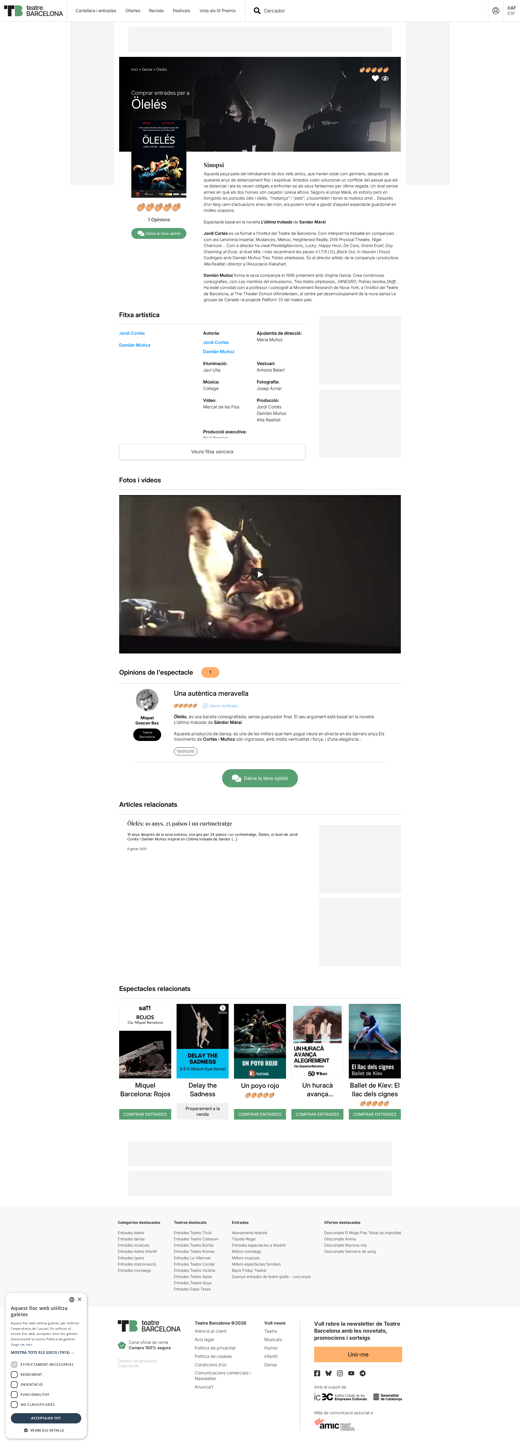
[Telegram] (363, 1373)
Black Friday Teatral (249, 1270)
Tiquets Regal (243, 1239)
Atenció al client (210, 1331)
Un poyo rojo (260, 1085)
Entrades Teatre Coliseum (196, 1239)
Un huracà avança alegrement (317, 1093)
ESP (511, 13)
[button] (46, 1352)
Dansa (147, 69)
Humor (271, 1348)
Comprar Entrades (145, 1114)
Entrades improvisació (137, 1264)
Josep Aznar (269, 388)
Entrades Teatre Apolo (193, 1276)
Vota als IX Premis (218, 10)
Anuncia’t (204, 1387)
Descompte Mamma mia (345, 1245)
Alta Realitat (269, 419)
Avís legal (204, 1339)
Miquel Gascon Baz (147, 720)
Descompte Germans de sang (350, 1251)
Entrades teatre (131, 1232)
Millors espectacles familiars (256, 1264)
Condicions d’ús (210, 1364)
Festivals (181, 10)
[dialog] (46, 1366)
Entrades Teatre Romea (194, 1251)
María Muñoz (270, 339)
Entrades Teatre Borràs (194, 1245)
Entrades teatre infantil (137, 1251)
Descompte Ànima (340, 1239)
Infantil (271, 1356)
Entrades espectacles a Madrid (258, 1245)
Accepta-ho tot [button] (46, 1418)
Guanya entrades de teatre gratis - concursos (271, 1276)
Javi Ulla (211, 370)
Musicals (273, 1339)
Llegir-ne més (21, 1344)
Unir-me (358, 1354)
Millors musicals (245, 1258)
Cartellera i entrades (96, 10)
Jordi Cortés (132, 333)
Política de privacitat (215, 1348)
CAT (512, 8)
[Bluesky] (329, 1373)
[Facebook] (317, 1373)
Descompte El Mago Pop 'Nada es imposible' (363, 1232)
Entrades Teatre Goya (193, 1282)
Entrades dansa (131, 1239)
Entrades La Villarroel (192, 1258)
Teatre (270, 1331)
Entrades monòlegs (134, 1270)
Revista (156, 10)
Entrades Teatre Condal (194, 1264)
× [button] (79, 1299)
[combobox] (371, 10)
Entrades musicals (133, 1245)
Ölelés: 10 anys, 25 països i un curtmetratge (179, 823)
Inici (134, 69)
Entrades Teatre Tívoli (193, 1232)
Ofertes (132, 10)
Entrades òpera (131, 1258)
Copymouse (128, 1365)
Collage (211, 388)
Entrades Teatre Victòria (194, 1270)
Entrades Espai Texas (192, 1289)
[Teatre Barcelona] (33, 10)
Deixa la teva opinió (163, 233)
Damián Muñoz (135, 345)
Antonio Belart (271, 370)
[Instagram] (340, 1373)
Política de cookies (213, 1356)
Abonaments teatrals (249, 1232)
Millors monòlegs (246, 1251)
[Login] (495, 10)
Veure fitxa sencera (212, 451)
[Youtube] (351, 1373)
